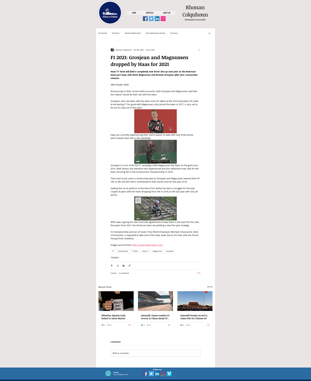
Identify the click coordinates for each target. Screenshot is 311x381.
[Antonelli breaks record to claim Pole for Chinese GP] (194, 301)
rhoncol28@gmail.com (120, 374)
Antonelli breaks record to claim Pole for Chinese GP (193, 317)
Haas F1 (145, 251)
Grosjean (170, 251)
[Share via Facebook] (112, 265)
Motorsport (190, 19)
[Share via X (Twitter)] (118, 265)
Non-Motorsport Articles (155, 33)
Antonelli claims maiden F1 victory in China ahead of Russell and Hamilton (155, 317)
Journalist (200, 19)
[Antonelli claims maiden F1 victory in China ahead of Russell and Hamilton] (155, 301)
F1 (113, 251)
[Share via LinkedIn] (123, 265)
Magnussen (157, 251)
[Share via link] (129, 265)
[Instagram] (163, 18)
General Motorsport (133, 33)
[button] (209, 33)
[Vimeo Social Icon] (169, 373)
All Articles (102, 33)
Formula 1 (116, 33)
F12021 (135, 251)
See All (210, 287)
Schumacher (123, 251)
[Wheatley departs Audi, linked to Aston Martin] (116, 301)
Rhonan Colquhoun (195, 11)
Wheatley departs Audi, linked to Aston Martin (113, 317)
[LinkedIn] (157, 18)
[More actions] (199, 49)
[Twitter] (151, 18)
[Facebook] (145, 18)
